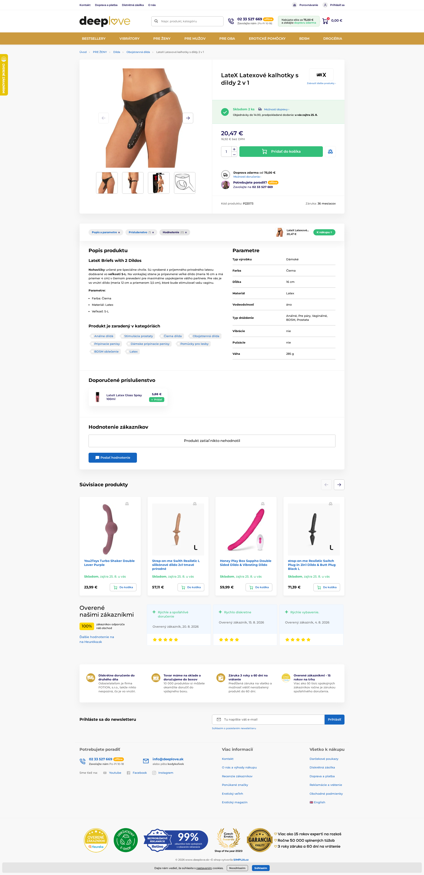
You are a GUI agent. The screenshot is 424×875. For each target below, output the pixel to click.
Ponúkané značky (235, 785)
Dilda (116, 52)
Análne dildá (103, 336)
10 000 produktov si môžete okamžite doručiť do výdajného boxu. (184, 687)
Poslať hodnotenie (115, 458)
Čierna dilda (173, 336)
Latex (134, 351)
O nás (152, 5)
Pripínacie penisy (107, 343)
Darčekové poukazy (324, 758)
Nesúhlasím (237, 868)
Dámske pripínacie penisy (150, 343)
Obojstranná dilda (138, 52)
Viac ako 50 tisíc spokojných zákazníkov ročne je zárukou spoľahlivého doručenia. (314, 687)
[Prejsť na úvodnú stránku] (105, 21)
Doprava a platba (106, 5)
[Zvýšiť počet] (234, 149)
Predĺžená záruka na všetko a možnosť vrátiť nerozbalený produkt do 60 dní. (250, 687)
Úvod (83, 52)
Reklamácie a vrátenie (326, 785)
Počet (226, 151)
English (319, 802)
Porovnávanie (308, 5)
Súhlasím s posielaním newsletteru (234, 728)
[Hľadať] (156, 21)
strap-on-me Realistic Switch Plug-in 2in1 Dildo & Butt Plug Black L (312, 565)
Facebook (140, 772)
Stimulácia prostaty (138, 336)
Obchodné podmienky (326, 793)
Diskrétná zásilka (322, 767)
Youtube (115, 772)
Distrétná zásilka (133, 5)
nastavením (204, 868)
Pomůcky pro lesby (194, 343)
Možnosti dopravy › (276, 109)
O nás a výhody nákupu (239, 767)
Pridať (158, 399)
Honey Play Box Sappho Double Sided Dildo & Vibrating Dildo (245, 563)
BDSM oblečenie (106, 351)
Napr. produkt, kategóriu (179, 21)
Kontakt (85, 5)
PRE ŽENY (100, 52)
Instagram (165, 772)
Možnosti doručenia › (247, 176)
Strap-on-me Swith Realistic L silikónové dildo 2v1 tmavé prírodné (176, 565)
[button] (188, 118)
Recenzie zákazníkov (237, 776)
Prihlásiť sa (337, 5)
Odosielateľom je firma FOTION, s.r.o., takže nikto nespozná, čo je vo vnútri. (117, 687)
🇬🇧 (311, 802)
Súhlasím (260, 868)
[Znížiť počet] (234, 154)
